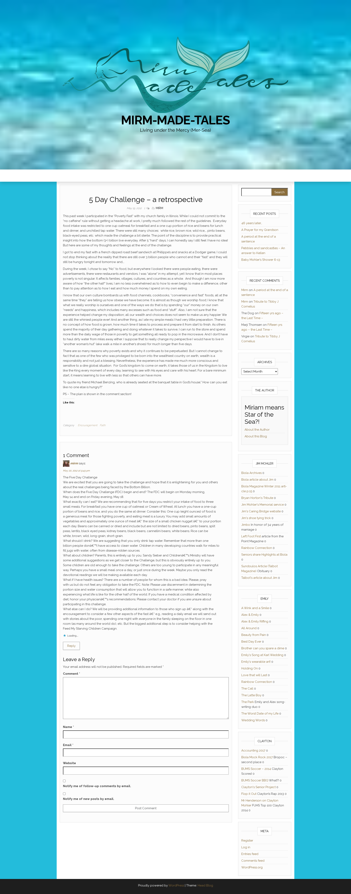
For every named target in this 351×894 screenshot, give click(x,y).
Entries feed (249, 854)
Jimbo (245, 525)
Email (68, 745)
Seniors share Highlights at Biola (264, 554)
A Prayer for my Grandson (259, 230)
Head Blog (205, 885)
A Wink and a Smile (255, 608)
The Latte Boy (251, 695)
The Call (247, 688)
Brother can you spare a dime (262, 648)
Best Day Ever (251, 641)
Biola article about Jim (257, 479)
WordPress (176, 885)
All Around (249, 628)
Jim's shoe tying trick (256, 518)
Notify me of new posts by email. (88, 799)
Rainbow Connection (256, 548)
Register (247, 840)
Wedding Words (253, 720)
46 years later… (251, 223)
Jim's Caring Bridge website (261, 511)
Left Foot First (251, 536)
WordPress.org (252, 867)
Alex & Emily (250, 615)
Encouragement (87, 425)
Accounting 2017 (253, 750)
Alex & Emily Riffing (254, 621)
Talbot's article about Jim (259, 578)
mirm (74, 463)
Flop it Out (248, 794)
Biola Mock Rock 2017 (257, 757)
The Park (247, 702)
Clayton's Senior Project (258, 787)
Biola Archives (251, 473)
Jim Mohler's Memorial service (262, 504)
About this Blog (256, 436)
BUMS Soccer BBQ (254, 780)
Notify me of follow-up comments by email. (97, 786)
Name (68, 727)
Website (69, 763)
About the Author (257, 429)
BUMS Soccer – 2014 (256, 769)
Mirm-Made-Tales (175, 120)
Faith (102, 425)
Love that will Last (254, 675)
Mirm (159, 208)
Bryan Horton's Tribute (257, 498)
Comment (71, 674)
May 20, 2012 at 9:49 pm (76, 470)
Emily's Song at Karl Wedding (262, 655)
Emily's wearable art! (256, 662)
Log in (245, 847)
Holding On (249, 668)
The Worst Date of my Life (259, 713)
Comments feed (252, 860)
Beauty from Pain (253, 635)
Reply (71, 646)
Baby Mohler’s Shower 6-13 (260, 260)
